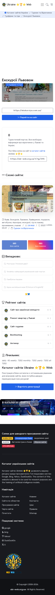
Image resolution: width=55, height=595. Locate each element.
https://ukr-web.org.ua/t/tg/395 (27, 159)
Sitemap (33, 513)
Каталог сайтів (9, 496)
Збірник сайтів (40, 442)
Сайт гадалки (16, 326)
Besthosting (16, 335)
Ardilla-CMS (7, 438)
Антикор (14, 343)
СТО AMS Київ (8, 446)
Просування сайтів (10, 505)
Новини (32, 496)
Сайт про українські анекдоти (24, 310)
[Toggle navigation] (42, 4)
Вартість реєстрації (28, 387)
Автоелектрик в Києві (22, 442)
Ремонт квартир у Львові (22, 318)
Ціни (31, 505)
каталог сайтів (38, 151)
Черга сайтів (7, 509)
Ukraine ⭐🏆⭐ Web (18, 4)
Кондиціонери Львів (24, 438)
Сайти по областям (11, 501)
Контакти (33, 501)
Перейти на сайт (28, 117)
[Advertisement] (27, 47)
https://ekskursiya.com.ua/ (28, 110)
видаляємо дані (41, 438)
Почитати (6, 513)
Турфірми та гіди (15, 85)
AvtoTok (6, 442)
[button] (51, 4)
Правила (33, 509)
